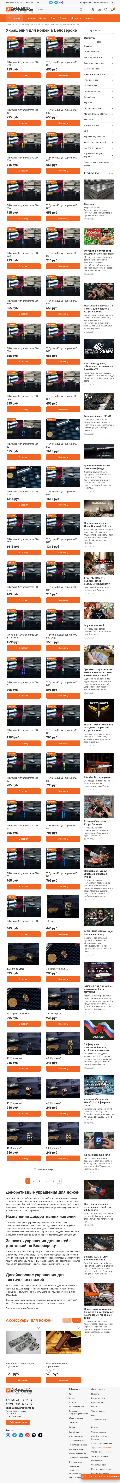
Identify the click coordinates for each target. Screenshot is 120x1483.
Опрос (94, 1415)
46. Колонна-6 (14, 1058)
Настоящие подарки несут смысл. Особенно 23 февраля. (98, 1207)
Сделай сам (89, 97)
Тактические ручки (99, 1456)
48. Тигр (50, 921)
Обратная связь (18, 1422)
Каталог (17, 18)
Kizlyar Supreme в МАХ (97, 1154)
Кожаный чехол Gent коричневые (57, 1365)
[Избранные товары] (106, 10)
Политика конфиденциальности (78, 1412)
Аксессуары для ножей (95, 142)
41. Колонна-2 (14, 1148)
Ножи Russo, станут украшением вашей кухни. (95, 873)
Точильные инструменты (74, 1472)
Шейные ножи (90, 85)
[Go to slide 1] (23, 57)
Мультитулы (90, 119)
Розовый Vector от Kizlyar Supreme (95, 823)
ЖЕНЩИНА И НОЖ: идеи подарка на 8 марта (98, 933)
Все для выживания (93, 148)
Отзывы (94, 1407)
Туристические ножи (94, 63)
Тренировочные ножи (94, 74)
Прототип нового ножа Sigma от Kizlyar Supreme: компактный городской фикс (99, 1313)
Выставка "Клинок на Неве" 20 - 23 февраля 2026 (97, 1102)
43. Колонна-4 (14, 1103)
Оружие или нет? (94, 625)
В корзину (23, 75)
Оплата (63, 18)
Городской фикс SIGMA (97, 416)
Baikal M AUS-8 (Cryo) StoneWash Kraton (96, 1258)
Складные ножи (91, 51)
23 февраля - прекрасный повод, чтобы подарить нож (96, 1047)
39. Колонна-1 (53, 1148)
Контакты (72, 1422)
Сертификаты (85, 2)
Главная (10, 24)
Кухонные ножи (91, 80)
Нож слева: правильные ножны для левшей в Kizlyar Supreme (98, 308)
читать (110, 173)
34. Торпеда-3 (53, 1013)
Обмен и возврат (76, 1418)
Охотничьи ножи (92, 69)
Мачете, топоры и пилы (101, 1469)
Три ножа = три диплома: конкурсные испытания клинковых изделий (99, 672)
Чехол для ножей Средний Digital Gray (20, 1365)
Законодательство (99, 1419)
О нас (53, 18)
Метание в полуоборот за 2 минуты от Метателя (99, 252)
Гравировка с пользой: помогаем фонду (97, 467)
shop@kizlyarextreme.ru (20, 1407)
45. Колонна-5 (53, 1058)
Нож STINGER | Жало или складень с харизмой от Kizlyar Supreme (99, 727)
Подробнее (23, 1380)
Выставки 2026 (98, 1398)
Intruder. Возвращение (97, 777)
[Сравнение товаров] (99, 10)
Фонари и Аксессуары (101, 1452)
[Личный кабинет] (93, 10)
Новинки (31, 18)
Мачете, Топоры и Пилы (95, 114)
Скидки (43, 18)
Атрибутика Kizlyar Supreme (93, 155)
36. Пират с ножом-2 (18, 1013)
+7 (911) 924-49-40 (14, 2)
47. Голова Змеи (15, 968)
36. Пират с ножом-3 (57, 968)
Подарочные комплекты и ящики (96, 164)
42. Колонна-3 (53, 1103)
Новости (89, 18)
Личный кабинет (100, 2)
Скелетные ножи (92, 91)
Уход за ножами (92, 125)
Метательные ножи (93, 108)
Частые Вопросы (98, 1411)
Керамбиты (89, 102)
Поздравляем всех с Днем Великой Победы (98, 524)
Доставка (76, 18)
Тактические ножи (93, 57)
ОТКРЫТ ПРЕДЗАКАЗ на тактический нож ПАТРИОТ (98, 989)
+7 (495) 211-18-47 (34, 2)
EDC (86, 131)
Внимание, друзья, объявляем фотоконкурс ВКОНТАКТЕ (98, 366)
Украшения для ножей (29, 24)
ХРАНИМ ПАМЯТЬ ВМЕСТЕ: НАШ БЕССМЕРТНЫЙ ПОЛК (97, 581)
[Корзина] (112, 10)
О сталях (89, 204)
